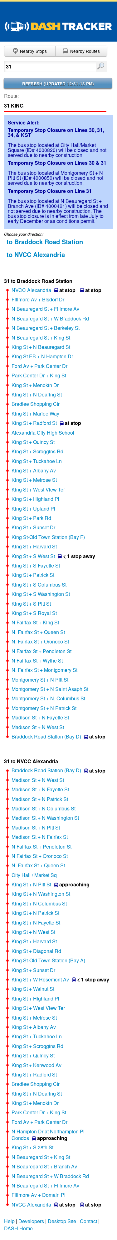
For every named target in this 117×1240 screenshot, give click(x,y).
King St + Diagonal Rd (36, 951)
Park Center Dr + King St (39, 375)
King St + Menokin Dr (35, 385)
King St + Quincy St (33, 442)
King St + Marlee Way (35, 413)
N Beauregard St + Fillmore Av (45, 308)
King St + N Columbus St (39, 903)
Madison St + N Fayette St (40, 717)
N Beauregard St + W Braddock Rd (50, 318)
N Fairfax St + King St (35, 622)
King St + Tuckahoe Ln (37, 461)
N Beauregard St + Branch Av (44, 1166)
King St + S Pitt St (31, 603)
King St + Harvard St (34, 546)
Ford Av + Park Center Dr (39, 366)
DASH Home (18, 1228)
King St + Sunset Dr (33, 527)
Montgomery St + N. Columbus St (48, 698)
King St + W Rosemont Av (40, 979)
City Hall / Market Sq (34, 875)
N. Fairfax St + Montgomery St (44, 669)
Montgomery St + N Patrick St (44, 708)
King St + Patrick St (33, 574)
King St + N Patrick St (35, 912)
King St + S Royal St (34, 613)
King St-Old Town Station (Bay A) (48, 960)
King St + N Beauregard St (41, 346)
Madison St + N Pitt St (36, 827)
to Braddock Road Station (45, 241)
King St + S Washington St (41, 593)
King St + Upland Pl (33, 508)
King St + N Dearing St (37, 394)
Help (9, 1221)
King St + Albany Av (34, 470)
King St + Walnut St (33, 988)
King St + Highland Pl (35, 498)
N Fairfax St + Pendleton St (41, 651)
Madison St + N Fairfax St (40, 836)
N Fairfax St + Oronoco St (40, 855)
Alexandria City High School (43, 432)
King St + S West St (33, 556)
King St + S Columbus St (39, 584)
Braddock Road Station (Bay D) (46, 736)
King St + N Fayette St (36, 922)
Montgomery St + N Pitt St (40, 679)
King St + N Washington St (41, 893)
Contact (88, 1221)
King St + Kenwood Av (36, 1065)
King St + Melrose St (34, 479)
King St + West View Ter (38, 489)
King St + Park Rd (31, 518)
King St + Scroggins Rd (37, 451)
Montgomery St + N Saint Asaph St (50, 689)
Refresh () (58, 84)
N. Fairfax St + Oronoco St (40, 641)
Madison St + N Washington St (45, 817)
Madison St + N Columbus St (44, 808)
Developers (31, 1221)
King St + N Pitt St (31, 884)
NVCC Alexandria (31, 290)
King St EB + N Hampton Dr (42, 356)
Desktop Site (62, 1221)
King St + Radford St (34, 422)
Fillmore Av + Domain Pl (39, 1194)
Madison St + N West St (38, 727)
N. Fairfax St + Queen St (38, 632)
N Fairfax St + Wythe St (37, 660)
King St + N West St (33, 931)
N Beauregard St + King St (41, 337)
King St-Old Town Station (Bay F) (48, 537)
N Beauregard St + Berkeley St (46, 327)
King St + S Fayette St (36, 565)
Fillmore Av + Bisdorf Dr (38, 299)
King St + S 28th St (32, 1147)
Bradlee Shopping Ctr (36, 403)
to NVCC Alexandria (36, 254)
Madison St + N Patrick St (40, 799)
